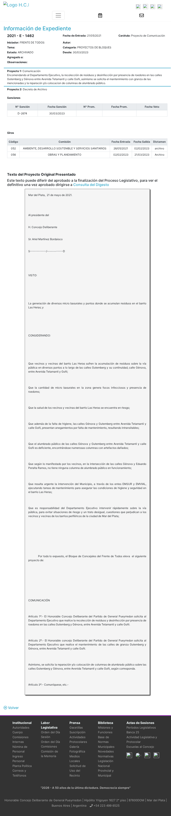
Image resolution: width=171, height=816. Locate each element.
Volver (13, 707)
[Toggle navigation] (58, 15)
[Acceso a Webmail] (141, 15)
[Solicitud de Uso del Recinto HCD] (100, 15)
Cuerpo (17, 732)
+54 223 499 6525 (106, 805)
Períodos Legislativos (141, 727)
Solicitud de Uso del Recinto (77, 770)
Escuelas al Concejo (140, 746)
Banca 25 (132, 732)
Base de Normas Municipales (106, 741)
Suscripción (77, 732)
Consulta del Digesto (91, 184)
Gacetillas (76, 727)
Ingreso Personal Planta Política (22, 761)
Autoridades (20, 727)
